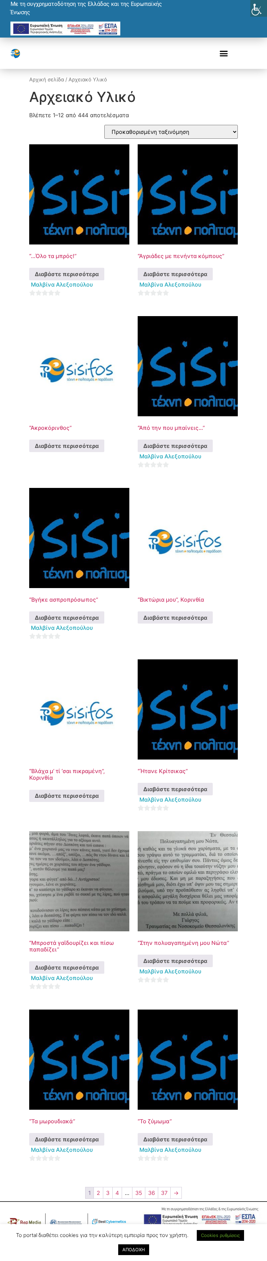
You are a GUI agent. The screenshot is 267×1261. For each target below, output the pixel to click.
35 (138, 1192)
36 (151, 1192)
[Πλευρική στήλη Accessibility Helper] (258, 8)
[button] (223, 53)
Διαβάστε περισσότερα (67, 274)
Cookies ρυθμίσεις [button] (220, 1235)
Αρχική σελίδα (46, 80)
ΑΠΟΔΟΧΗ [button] (133, 1249)
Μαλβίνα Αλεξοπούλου (62, 284)
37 (164, 1192)
